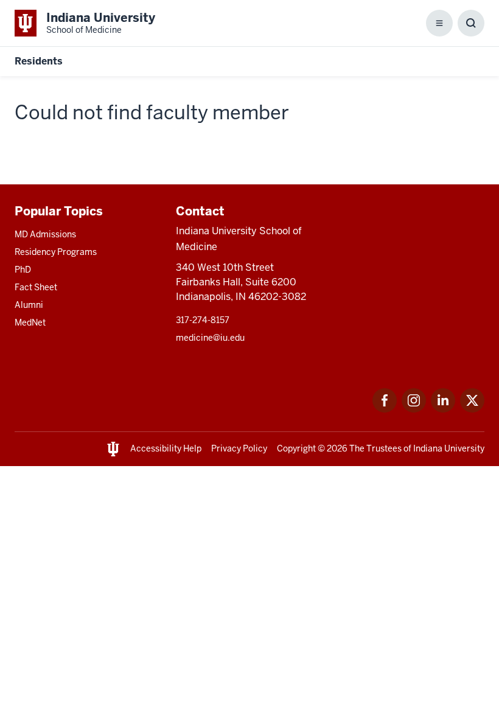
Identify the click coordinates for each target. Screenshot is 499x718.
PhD (23, 269)
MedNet (30, 322)
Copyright (296, 448)
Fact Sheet (36, 287)
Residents (39, 61)
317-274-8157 (202, 320)
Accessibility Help (165, 448)
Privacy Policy (239, 448)
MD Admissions (45, 234)
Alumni (29, 304)
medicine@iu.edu (210, 337)
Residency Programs (56, 251)
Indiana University (448, 448)
